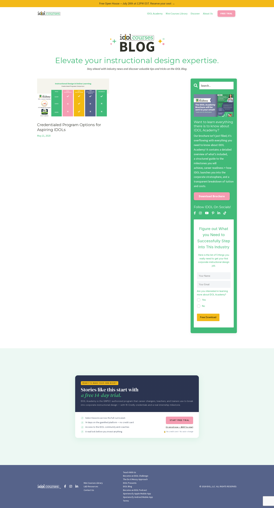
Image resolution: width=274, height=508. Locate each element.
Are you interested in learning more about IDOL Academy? (212, 293)
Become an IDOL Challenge (135, 475)
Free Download (208, 317)
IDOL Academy (155, 13)
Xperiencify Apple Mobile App (137, 493)
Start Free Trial (179, 420)
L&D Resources (91, 486)
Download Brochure (212, 196)
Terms (126, 500)
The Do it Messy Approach (135, 479)
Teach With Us (129, 472)
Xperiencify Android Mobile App (138, 497)
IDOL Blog (127, 486)
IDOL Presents (130, 483)
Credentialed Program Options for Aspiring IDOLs (69, 127)
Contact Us (89, 490)
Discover (195, 13)
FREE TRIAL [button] (226, 13)
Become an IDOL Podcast (135, 490)
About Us (208, 13)
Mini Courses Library (176, 13)
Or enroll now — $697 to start (179, 427)
